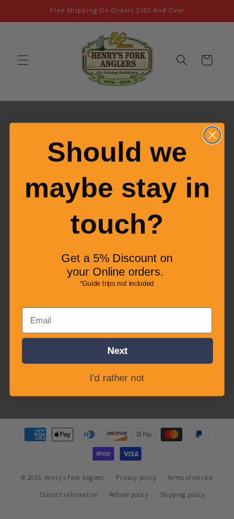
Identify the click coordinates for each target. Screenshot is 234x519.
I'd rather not (117, 377)
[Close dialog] (212, 134)
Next (117, 350)
